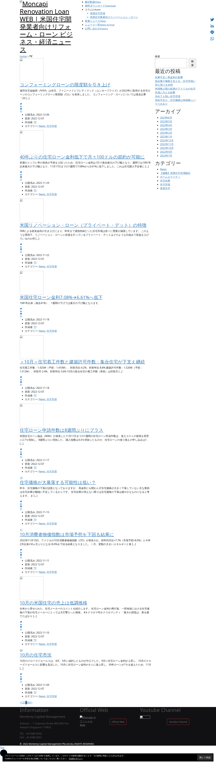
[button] (118, 722)
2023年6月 (166, 117)
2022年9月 (166, 152)
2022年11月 (167, 144)
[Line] (212, 32)
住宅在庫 (165, 180)
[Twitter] (212, 19)
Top (2, 747)
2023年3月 (166, 129)
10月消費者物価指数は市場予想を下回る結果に (67, 534)
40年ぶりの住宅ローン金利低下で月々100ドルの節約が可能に (82, 157)
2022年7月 (166, 155)
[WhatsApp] (212, 38)
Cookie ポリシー (76, 758)
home (23, 56)
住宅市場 (52, 126)
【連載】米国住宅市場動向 (175, 173)
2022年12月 (167, 140)
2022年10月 (167, 148)
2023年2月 (166, 133)
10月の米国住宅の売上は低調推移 (53, 603)
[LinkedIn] (212, 26)
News (42, 126)
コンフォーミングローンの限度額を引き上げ (65, 85)
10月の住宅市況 (36, 655)
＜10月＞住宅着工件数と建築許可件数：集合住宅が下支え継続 (82, 362)
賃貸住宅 (165, 188)
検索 (157, 56)
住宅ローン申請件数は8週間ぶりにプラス (61, 430)
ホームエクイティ (170, 177)
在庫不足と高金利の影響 (169, 77)
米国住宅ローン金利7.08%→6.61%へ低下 (61, 297)
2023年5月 (166, 121)
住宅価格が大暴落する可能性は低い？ (58, 482)
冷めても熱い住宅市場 (167, 96)
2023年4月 (166, 125)
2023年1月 (166, 136)
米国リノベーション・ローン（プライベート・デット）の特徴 (83, 225)
